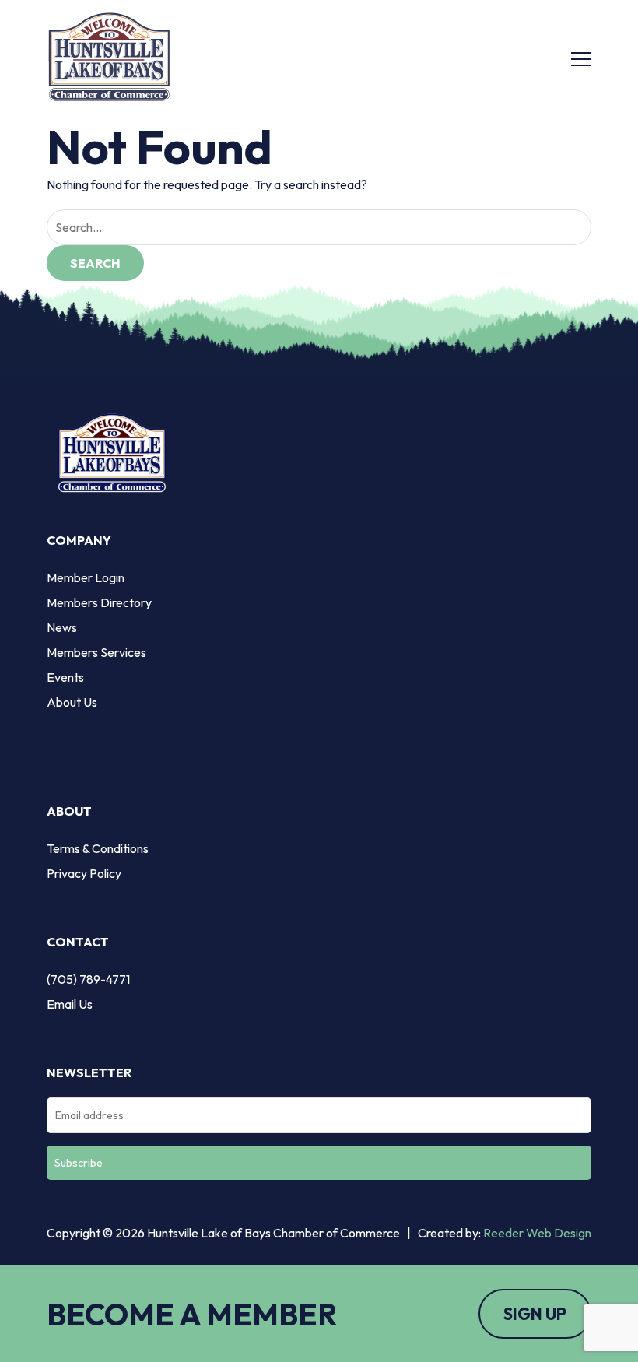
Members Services (96, 652)
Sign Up (534, 1314)
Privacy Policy (84, 873)
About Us (72, 702)
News (62, 627)
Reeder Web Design (537, 1233)
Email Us (70, 1004)
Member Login (85, 577)
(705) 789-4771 (88, 979)
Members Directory (99, 602)
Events (65, 677)
